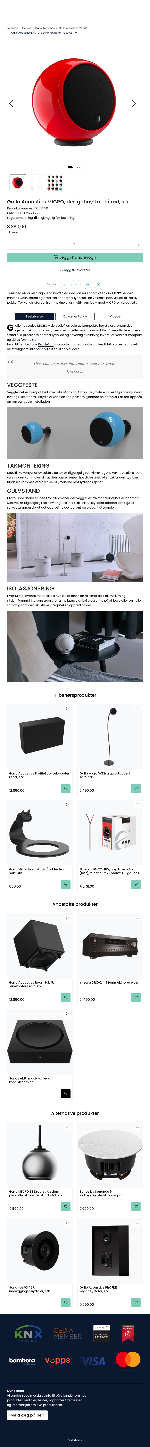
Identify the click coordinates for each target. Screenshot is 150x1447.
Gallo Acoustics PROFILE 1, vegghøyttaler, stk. (99, 1289)
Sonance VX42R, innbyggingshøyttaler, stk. (30, 1289)
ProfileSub (46, 344)
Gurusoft (75, 1439)
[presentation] (12, 103)
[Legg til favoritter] (67, 709)
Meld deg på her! (27, 1415)
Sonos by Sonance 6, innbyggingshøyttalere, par (101, 1193)
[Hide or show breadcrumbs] (76, 32)
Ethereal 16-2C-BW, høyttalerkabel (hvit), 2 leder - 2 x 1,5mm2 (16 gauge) (109, 871)
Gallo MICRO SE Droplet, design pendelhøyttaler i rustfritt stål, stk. (36, 1193)
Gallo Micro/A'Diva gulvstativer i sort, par (104, 775)
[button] (70, 167)
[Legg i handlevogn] (66, 788)
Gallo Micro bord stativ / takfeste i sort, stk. (36, 871)
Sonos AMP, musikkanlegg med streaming (29, 1080)
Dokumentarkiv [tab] (75, 316)
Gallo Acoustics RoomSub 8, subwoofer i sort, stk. (31, 984)
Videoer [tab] (116, 316)
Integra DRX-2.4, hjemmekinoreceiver (108, 983)
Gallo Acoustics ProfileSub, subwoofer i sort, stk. (39, 775)
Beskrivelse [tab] (34, 316)
